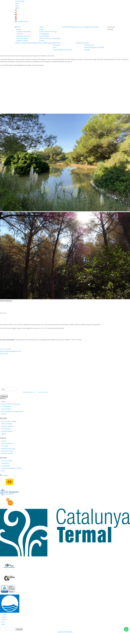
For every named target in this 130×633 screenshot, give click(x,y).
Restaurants (56, 45)
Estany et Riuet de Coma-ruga (10, 404)
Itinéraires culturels (22, 41)
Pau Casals (19, 34)
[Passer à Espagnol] (16, 12)
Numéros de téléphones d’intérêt (94, 47)
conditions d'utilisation (43, 392)
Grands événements (7, 443)
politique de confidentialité (29, 392)
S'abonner (4, 396)
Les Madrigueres (44, 34)
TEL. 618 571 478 (5, 349)
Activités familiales (42, 43)
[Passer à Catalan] (16, 10)
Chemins (42, 41)
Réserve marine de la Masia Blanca (50, 38)
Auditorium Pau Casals (23, 36)
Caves (54, 47)
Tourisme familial (6, 461)
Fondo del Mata (44, 36)
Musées (18, 29)
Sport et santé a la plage (80, 27)
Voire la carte (4, 353)
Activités (70, 27)
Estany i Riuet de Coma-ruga (48, 31)
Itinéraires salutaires (21, 43)
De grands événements (23, 31)
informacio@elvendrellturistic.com (10, 351)
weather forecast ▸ (10, 363)
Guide (17, 6)
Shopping (87, 50)
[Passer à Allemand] (16, 19)
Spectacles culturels (22, 38)
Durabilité (65, 27)
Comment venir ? (89, 45)
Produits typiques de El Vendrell (62, 50)
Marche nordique (93, 27)
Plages (41, 29)
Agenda (17, 8)
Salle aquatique (32, 43)
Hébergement (80, 43)
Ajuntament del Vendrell (65, 632)
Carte (16, 3)
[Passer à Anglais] (16, 15)
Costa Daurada (19, 1)
